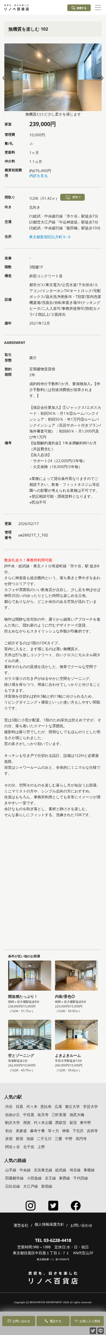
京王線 (50, 1178)
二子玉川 (44, 1138)
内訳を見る (38, 176)
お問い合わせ (21, 1321)
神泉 (66, 1130)
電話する (55, 1321)
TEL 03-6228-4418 (53, 1240)
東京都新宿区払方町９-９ (50, 236)
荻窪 (73, 1122)
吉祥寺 (92, 1130)
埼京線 (75, 1169)
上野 (41, 1146)
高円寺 (81, 1138)
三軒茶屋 (59, 1114)
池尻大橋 (77, 1114)
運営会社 (21, 1225)
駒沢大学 (12, 1122)
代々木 (31, 1106)
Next (101, 78)
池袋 (30, 1138)
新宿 (19, 1138)
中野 (68, 1138)
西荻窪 (60, 1122)
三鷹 (58, 1138)
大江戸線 (30, 1186)
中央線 (25, 1169)
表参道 (21, 1130)
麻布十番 (37, 1130)
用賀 (27, 1122)
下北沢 (78, 1130)
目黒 (19, 1106)
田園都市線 (14, 1178)
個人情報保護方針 (49, 1224)
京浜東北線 (43, 1169)
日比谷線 (12, 1186)
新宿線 (46, 1186)
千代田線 (80, 1178)
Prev (4, 78)
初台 (9, 1130)
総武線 (60, 1169)
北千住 (28, 1146)
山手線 (10, 1169)
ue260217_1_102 (33, 534)
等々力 (53, 1130)
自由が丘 (12, 1114)
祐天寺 (43, 1114)
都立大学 (72, 1106)
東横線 (89, 1169)
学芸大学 (90, 1106)
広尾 (58, 1106)
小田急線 (34, 1178)
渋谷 (9, 1106)
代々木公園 (43, 1122)
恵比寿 (46, 1106)
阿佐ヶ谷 (12, 1146)
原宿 (9, 1138)
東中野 (85, 1122)
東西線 (64, 1178)
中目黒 (28, 1114)
